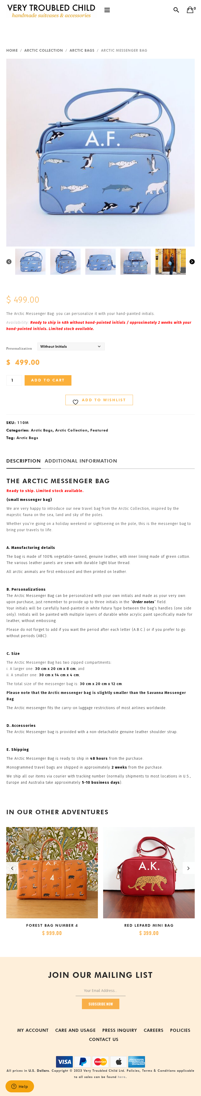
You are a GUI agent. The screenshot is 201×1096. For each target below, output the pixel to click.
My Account (33, 1030)
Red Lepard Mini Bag (149, 925)
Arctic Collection (43, 50)
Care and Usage (75, 1030)
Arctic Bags (82, 50)
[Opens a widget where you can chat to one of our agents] (19, 1086)
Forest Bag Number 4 (52, 925)
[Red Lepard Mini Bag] (149, 872)
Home (12, 50)
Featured (99, 430)
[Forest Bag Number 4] (52, 872)
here (122, 1077)
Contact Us (104, 1039)
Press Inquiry (119, 1030)
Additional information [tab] (81, 461)
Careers (154, 1030)
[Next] (192, 261)
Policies (180, 1030)
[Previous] (9, 261)
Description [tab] (23, 461)
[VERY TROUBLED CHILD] (51, 10)
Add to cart (48, 380)
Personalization (19, 348)
